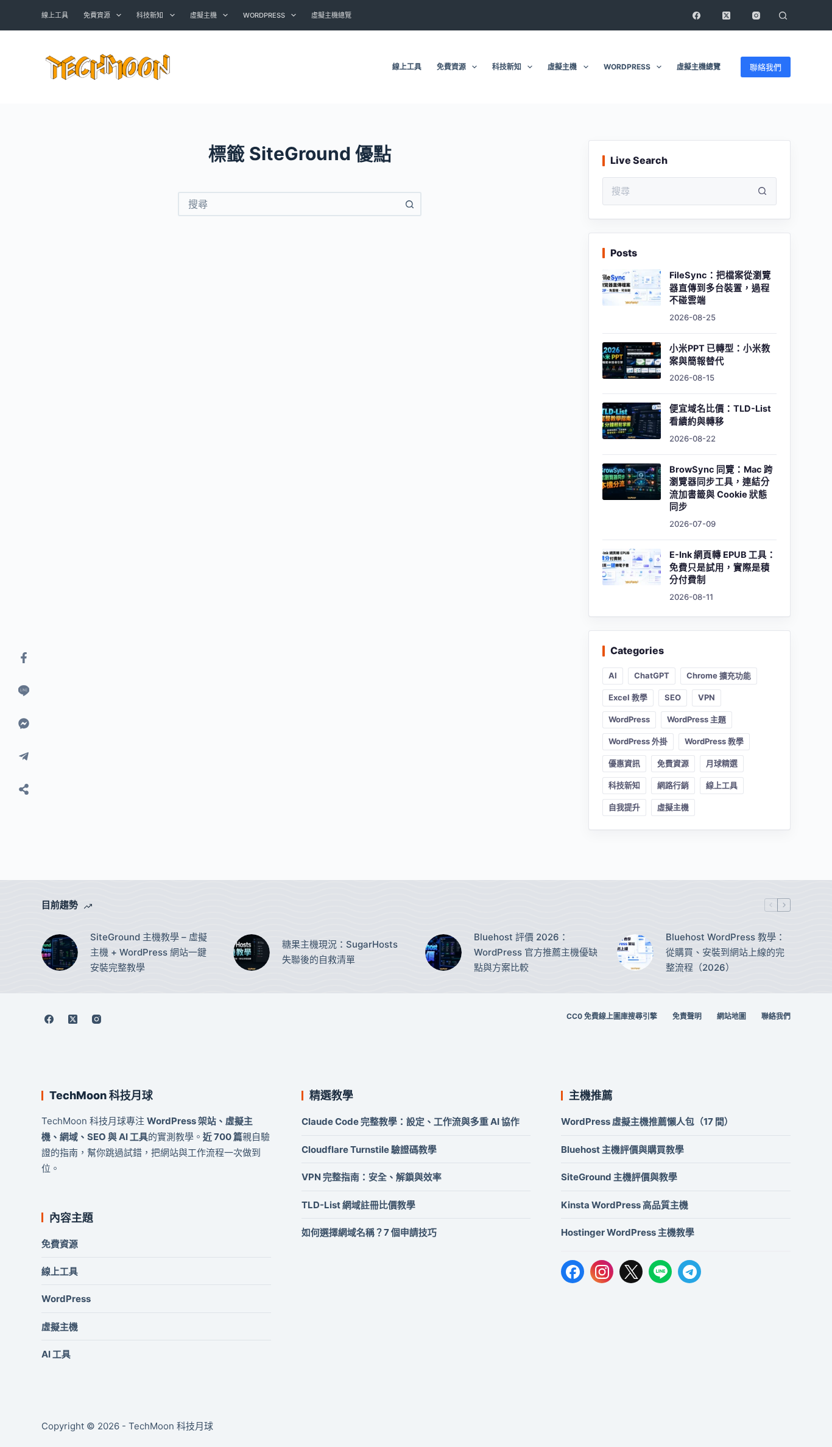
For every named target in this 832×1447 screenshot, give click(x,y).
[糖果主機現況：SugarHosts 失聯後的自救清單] (251, 952)
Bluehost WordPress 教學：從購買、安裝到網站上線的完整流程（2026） (725, 952)
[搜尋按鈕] (409, 204)
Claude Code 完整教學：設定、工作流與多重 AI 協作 (410, 1121)
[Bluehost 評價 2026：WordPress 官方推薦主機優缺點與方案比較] (443, 952)
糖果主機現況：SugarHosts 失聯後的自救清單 (340, 951)
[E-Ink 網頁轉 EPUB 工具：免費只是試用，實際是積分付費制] (631, 567)
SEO (673, 697)
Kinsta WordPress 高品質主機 (624, 1205)
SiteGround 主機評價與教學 (619, 1177)
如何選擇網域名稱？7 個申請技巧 (369, 1232)
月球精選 (722, 763)
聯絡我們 (765, 67)
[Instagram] (756, 15)
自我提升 (624, 807)
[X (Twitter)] (726, 15)
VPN (706, 697)
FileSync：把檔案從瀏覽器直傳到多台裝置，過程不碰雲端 (720, 288)
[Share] (24, 789)
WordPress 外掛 (638, 741)
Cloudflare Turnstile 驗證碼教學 (369, 1149)
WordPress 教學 (714, 741)
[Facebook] (696, 15)
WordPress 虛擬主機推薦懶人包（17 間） (647, 1121)
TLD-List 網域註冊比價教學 (358, 1205)
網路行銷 (673, 785)
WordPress (264, 15)
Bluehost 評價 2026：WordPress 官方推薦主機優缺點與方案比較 (536, 952)
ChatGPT (651, 675)
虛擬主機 (203, 15)
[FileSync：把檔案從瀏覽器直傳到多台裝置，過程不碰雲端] (631, 287)
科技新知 (149, 15)
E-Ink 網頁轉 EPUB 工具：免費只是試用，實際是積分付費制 (722, 567)
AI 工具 (56, 1354)
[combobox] (288, 204)
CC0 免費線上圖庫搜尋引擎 (611, 1016)
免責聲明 (687, 1016)
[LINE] (660, 1271)
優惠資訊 (624, 763)
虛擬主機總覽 (331, 15)
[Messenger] (24, 723)
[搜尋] (783, 15)
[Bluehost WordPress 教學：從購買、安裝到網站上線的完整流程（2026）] (635, 952)
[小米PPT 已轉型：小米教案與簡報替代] (631, 360)
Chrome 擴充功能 (718, 675)
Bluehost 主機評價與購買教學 (622, 1149)
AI (612, 675)
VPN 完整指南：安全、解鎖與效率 (371, 1177)
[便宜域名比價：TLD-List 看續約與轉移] (631, 421)
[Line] (24, 690)
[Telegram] (689, 1271)
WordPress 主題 (696, 719)
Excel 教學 (627, 697)
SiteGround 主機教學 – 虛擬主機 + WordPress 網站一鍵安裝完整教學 (148, 952)
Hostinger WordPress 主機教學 (627, 1232)
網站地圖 (731, 1016)
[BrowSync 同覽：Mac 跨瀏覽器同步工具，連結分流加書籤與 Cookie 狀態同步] (631, 481)
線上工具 (54, 15)
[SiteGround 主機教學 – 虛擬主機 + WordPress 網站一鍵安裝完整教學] (59, 952)
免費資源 (96, 15)
